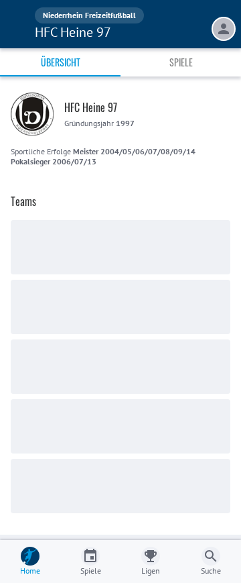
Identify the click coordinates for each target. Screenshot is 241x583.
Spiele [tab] (181, 62)
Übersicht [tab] (60, 62)
